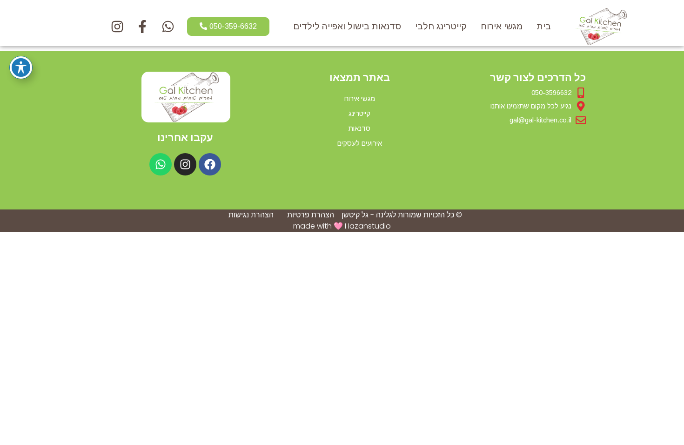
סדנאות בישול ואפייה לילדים (347, 26)
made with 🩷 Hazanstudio (342, 226)
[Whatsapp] (160, 164)
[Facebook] (210, 164)
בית (543, 26)
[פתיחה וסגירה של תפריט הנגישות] (21, 67)
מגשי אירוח (502, 26)
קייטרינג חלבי (441, 26)
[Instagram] (185, 164)
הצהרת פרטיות (310, 214)
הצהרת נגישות (251, 214)
